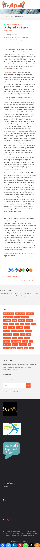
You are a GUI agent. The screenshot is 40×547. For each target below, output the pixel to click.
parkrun (16, 334)
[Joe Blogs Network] (9, 520)
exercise (29, 320)
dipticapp (21, 320)
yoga (26, 348)
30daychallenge (20, 314)
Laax (13, 331)
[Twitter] (12, 270)
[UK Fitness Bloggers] (12, 429)
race (28, 334)
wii (29, 344)
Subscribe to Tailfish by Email (12, 391)
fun (22, 324)
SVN (31, 341)
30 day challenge (8, 314)
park (7, 37)
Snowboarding (12, 24)
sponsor (25, 341)
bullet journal (24, 317)
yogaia (31, 348)
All (8, 16)
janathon (19, 327)
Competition (7, 320)
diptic (14, 320)
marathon (28, 331)
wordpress (7, 348)
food (17, 324)
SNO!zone (18, 253)
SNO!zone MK (8, 72)
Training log (23, 344)
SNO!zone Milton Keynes (24, 37)
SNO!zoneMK (8, 40)
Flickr (11, 324)
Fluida (19, 541)
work (13, 348)
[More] (31, 270)
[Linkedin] (16, 270)
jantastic (27, 327)
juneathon (6, 331)
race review (7, 338)
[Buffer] (27, 270)
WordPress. (26, 541)
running (27, 338)
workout (20, 348)
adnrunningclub (8, 317)
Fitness (6, 324)
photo (23, 334)
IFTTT (5, 327)
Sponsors (20, 24)
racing (14, 338)
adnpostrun (30, 314)
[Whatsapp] (23, 270)
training (15, 344)
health (27, 324)
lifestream (20, 331)
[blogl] (5, 500)
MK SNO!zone (7, 334)
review (21, 338)
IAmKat (34, 324)
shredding (13, 37)
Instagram (12, 327)
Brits (16, 317)
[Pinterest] (20, 270)
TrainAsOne (7, 344)
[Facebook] (9, 270)
